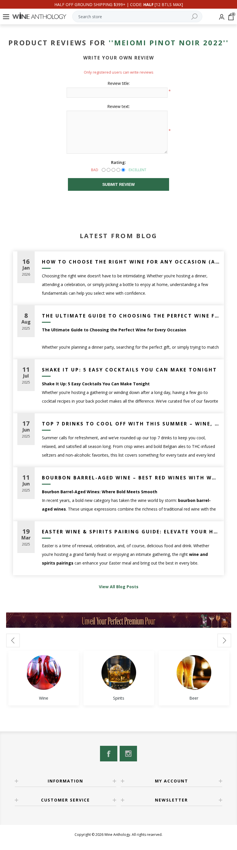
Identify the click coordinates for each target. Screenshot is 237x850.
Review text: (118, 106)
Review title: (119, 83)
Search (194, 16)
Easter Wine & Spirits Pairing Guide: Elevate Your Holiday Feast (131, 531)
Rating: (118, 162)
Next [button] (224, 640)
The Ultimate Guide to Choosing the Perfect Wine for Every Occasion (131, 316)
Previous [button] (13, 640)
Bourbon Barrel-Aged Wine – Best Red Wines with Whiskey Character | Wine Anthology (131, 477)
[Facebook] (108, 753)
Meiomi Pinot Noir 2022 (168, 42)
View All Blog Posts (118, 586)
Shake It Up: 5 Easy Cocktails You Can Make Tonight (129, 370)
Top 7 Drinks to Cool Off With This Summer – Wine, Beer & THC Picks (131, 424)
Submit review (118, 184)
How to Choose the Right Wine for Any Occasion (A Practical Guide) (131, 262)
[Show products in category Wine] (43, 672)
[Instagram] (128, 753)
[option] (43, 678)
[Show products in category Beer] (194, 672)
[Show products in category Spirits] (118, 672)
